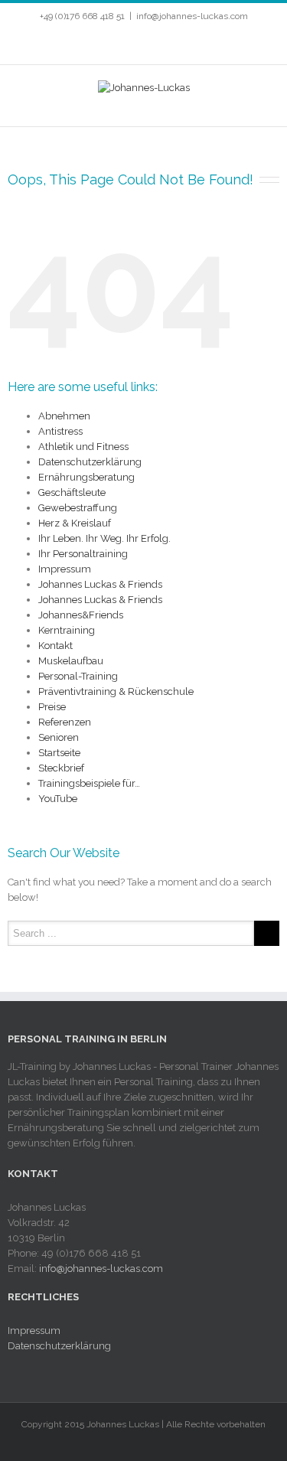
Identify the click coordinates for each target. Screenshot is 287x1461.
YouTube (57, 798)
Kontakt (55, 645)
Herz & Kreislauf (74, 523)
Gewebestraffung (77, 508)
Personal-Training (78, 676)
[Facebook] (87, 43)
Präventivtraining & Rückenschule (116, 691)
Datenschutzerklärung (90, 462)
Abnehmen (64, 416)
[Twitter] (111, 43)
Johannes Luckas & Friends (100, 584)
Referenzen (64, 722)
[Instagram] (160, 43)
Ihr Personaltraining (83, 553)
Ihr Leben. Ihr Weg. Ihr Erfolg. (104, 538)
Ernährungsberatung (86, 477)
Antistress (60, 431)
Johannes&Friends (80, 615)
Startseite (59, 752)
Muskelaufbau (70, 661)
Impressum (64, 569)
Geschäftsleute (72, 492)
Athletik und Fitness (83, 446)
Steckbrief (61, 768)
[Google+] (185, 43)
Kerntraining (66, 630)
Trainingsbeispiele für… (89, 783)
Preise (52, 707)
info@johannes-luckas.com (192, 16)
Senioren (58, 737)
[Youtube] (136, 43)
